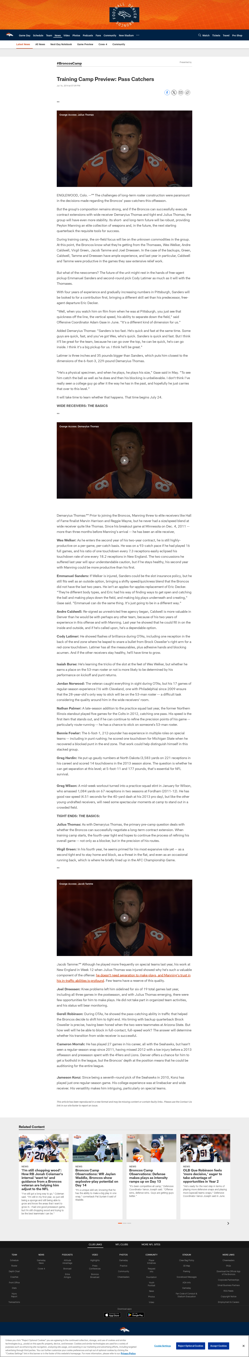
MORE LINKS (228, 1254)
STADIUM (186, 1254)
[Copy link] (187, 93)
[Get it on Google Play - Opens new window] (135, 1316)
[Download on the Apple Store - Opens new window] (112, 1315)
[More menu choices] (137, 35)
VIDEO (95, 1254)
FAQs (228, 1265)
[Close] (243, 1346)
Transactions (14, 1302)
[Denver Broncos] (124, 1330)
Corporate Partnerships (228, 1280)
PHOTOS (123, 1254)
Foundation (151, 1277)
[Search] (199, 35)
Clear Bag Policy (186, 1260)
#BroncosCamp (69, 63)
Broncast (67, 1268)
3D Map (186, 1265)
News (151, 1291)
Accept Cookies (218, 1345)
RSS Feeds (228, 1291)
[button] (124, 149)
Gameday (123, 1260)
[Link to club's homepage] (9, 35)
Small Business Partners (228, 1285)
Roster (14, 1265)
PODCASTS (67, 1254)
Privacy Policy (128, 1353)
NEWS (41, 1254)
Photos (151, 1296)
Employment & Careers (228, 1302)
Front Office (14, 1282)
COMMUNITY (152, 1254)
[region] (124, 1346)
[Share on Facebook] (167, 94)
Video (151, 1302)
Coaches (14, 1277)
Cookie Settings (162, 1345)
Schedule (14, 1260)
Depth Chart (14, 1271)
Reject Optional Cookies (190, 1345)
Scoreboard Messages (187, 1277)
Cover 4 (41, 1268)
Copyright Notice (228, 1296)
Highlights (95, 1260)
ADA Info (187, 1282)
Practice (123, 1265)
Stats (14, 1288)
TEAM (14, 1254)
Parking (186, 1271)
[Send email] (180, 94)
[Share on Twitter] (174, 94)
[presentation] (228, 1224)
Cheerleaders (123, 1277)
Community (123, 1271)
